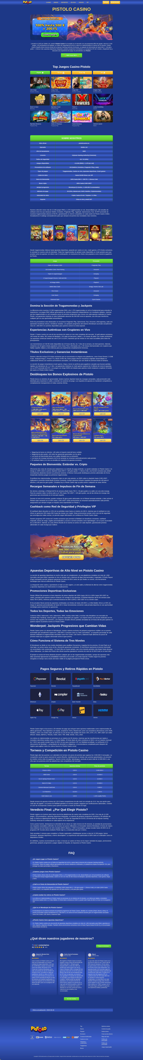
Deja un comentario (103, 946)
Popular (39, 72)
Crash (81, 72)
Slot (102, 72)
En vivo (60, 72)
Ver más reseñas (71, 998)
